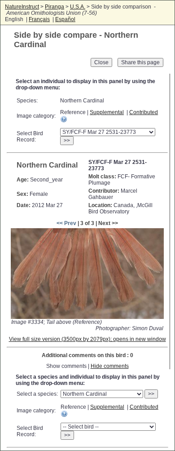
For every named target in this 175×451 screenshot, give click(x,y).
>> (67, 140)
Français (39, 19)
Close (101, 62)
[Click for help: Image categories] (63, 119)
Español (65, 19)
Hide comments (110, 366)
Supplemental (107, 112)
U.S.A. (77, 7)
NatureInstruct (22, 7)
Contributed (143, 112)
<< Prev (66, 223)
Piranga (54, 7)
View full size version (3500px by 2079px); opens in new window (87, 339)
